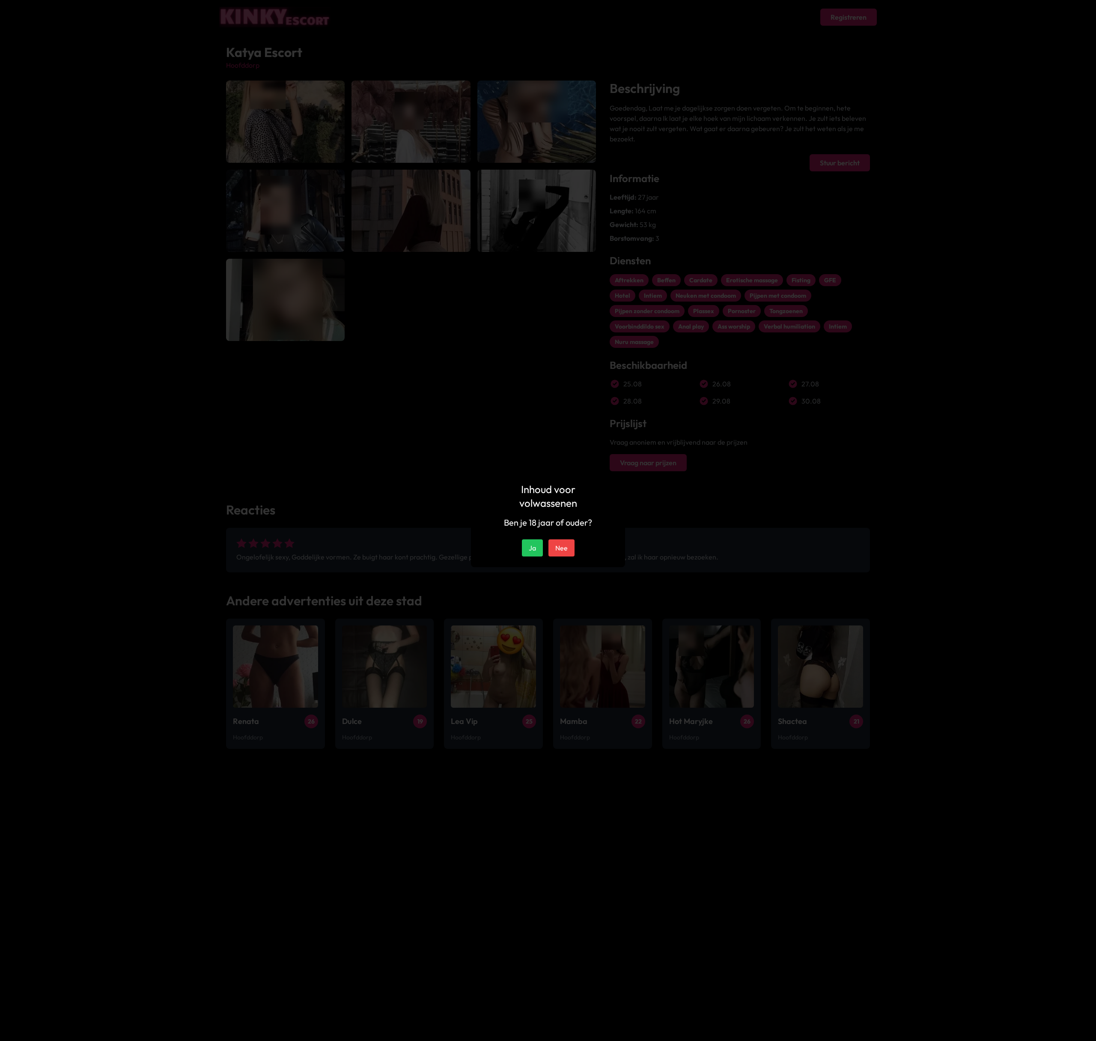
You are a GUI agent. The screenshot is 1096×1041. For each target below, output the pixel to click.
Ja (532, 548)
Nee (561, 548)
